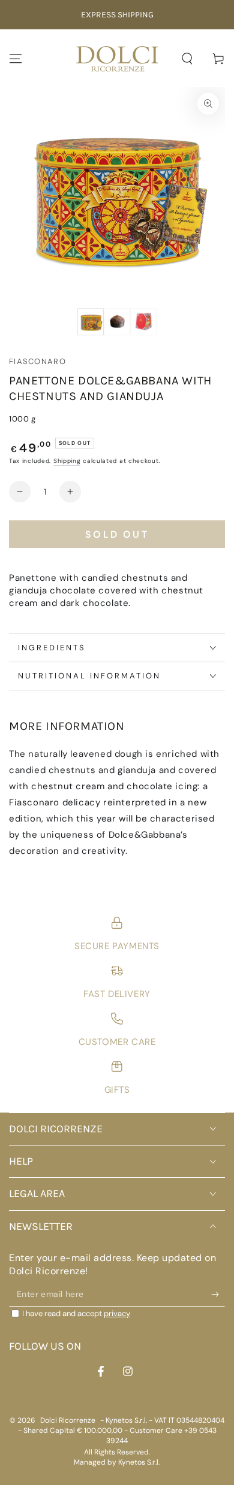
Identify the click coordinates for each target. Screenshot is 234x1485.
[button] (187, 59)
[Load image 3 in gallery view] (143, 321)
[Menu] (15, 59)
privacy (117, 1313)
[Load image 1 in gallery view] (90, 321)
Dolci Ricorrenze (67, 1420)
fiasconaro (37, 361)
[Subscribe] (218, 1294)
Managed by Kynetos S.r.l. (117, 1462)
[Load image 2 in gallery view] (117, 321)
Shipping (67, 461)
